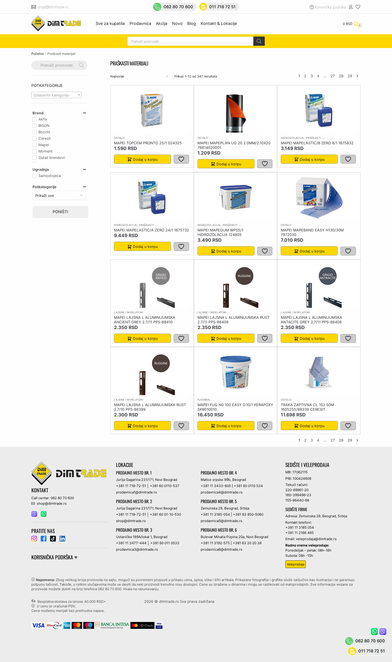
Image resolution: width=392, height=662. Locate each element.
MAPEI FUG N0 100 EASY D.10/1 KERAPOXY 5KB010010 (235, 407)
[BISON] (34, 125)
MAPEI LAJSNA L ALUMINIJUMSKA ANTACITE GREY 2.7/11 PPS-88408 (311, 319)
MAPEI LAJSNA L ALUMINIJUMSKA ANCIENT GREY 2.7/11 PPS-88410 (144, 319)
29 (350, 76)
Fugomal (204, 399)
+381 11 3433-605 (216, 486)
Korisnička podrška (330, 7)
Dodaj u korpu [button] (145, 159)
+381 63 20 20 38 (247, 543)
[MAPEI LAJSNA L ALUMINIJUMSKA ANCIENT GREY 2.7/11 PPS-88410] (152, 285)
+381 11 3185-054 (215, 514)
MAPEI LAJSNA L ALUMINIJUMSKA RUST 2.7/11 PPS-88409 (233, 319)
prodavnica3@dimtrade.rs (137, 549)
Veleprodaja (295, 564)
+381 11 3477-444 (131, 543)
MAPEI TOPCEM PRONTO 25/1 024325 (148, 143)
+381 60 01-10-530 (165, 514)
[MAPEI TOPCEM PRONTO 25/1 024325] (152, 110)
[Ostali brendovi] (34, 157)
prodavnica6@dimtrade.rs (221, 549)
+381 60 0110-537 (164, 486)
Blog (191, 23)
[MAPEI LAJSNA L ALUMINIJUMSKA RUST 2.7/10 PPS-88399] (152, 372)
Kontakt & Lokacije (219, 23)
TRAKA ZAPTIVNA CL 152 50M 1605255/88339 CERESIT (307, 407)
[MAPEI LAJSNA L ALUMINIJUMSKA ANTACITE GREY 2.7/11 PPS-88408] (319, 285)
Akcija (161, 23)
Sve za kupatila (110, 23)
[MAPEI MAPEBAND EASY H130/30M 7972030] (318, 197)
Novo (177, 23)
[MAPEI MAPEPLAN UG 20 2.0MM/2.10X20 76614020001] (235, 110)
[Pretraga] (259, 41)
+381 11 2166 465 (299, 533)
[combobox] (56, 95)
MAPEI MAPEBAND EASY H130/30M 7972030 (312, 232)
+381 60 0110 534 (248, 486)
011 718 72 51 (222, 6)
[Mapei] (34, 145)
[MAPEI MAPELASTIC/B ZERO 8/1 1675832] (319, 110)
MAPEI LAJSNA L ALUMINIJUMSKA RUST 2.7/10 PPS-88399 (150, 407)
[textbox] (56, 95)
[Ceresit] (34, 138)
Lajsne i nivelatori (128, 312)
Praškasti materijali (322, 137)
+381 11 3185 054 (299, 527)
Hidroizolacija (292, 137)
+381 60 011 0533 (164, 543)
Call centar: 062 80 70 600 (52, 498)
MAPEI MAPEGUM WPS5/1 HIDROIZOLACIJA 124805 (220, 232)
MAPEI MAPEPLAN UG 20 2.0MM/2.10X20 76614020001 (233, 145)
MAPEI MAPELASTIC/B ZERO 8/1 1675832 (317, 143)
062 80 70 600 (178, 6)
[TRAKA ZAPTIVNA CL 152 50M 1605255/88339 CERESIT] (319, 372)
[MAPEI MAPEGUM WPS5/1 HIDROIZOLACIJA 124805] (235, 197)
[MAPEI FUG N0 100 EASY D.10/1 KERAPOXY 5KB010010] (235, 372)
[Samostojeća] (34, 175)
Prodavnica (140, 23)
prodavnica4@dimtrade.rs (222, 492)
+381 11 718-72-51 (131, 486)
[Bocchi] (34, 132)
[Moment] (34, 151)
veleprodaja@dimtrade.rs (316, 539)
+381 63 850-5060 (248, 514)
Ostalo (119, 137)
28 (341, 76)
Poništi (60, 211)
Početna (37, 54)
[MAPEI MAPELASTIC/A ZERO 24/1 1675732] (152, 197)
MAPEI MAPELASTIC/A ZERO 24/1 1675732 (151, 230)
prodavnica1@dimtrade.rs (136, 492)
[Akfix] (34, 119)
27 (332, 76)
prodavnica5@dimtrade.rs (221, 521)
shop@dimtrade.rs (53, 7)
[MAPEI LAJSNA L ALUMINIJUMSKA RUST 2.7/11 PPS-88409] (235, 285)
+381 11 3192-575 (215, 543)
